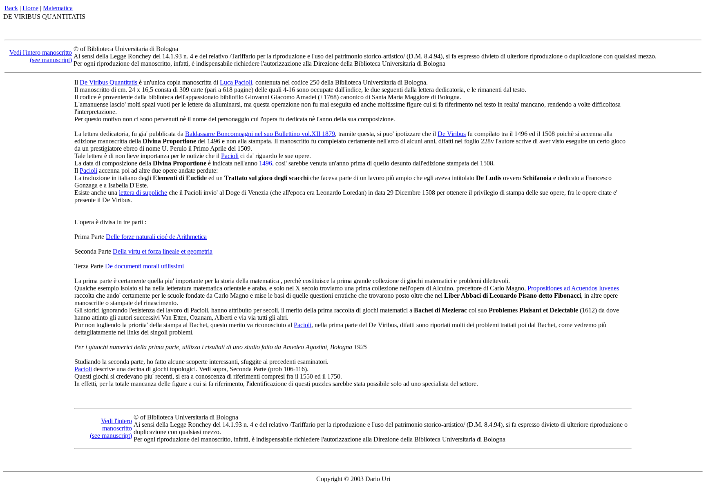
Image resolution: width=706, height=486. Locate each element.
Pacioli (230, 155)
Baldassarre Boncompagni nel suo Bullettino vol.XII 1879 (260, 133)
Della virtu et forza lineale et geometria (162, 251)
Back (11, 7)
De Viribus (452, 133)
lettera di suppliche (143, 192)
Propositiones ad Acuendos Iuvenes (573, 288)
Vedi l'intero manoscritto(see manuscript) (40, 56)
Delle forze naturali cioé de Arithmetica (156, 236)
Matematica (58, 7)
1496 (265, 163)
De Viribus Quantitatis (109, 82)
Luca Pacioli (236, 82)
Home (30, 7)
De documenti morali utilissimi (144, 266)
